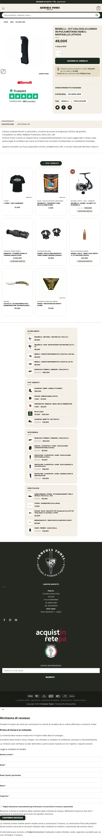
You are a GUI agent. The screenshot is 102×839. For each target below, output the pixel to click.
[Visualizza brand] (24, 82)
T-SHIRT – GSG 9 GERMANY (13, 234)
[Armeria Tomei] (50, 8)
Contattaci (35, 732)
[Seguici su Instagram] (10, 651)
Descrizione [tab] (8, 156)
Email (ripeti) (10, 807)
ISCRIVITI (50, 708)
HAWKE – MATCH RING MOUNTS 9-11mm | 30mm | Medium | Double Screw (49, 286)
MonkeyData (71, 735)
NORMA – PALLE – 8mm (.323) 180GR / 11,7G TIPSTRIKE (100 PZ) (84, 285)
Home (6, 22)
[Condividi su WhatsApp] (57, 139)
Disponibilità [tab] (23, 156)
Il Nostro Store (22, 732)
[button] (3, 8)
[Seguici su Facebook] (4, 651)
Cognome (4, 827)
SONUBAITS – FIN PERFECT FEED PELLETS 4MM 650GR (48, 235)
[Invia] (97, 15)
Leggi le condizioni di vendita (13, 780)
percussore (80, 101)
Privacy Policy (80, 732)
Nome (3, 817)
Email (3, 796)
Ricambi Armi (20, 22)
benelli (65, 101)
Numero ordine (7, 786)
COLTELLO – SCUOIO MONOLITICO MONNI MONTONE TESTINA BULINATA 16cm (17, 336)
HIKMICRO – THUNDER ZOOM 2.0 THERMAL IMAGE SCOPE (15, 285)
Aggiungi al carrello (77, 61)
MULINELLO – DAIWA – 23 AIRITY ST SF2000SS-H (83, 235)
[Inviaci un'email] (16, 651)
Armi (12, 22)
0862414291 (61, 1)
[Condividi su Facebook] (63, 139)
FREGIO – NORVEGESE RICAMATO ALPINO (49, 336)
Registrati (61, 73)
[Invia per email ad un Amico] (70, 139)
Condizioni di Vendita (50, 732)
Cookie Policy (67, 732)
